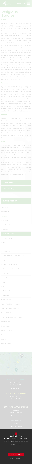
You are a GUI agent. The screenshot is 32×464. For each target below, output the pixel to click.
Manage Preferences (16, 458)
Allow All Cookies (16, 454)
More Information (16, 444)
